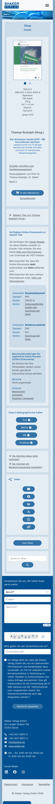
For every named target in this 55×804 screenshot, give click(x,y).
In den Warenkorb (29, 192)
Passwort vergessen (23, 398)
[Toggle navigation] (47, 5)
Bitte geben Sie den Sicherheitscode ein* (26, 646)
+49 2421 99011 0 (18, 734)
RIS (24, 435)
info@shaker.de (16, 742)
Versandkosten (27, 198)
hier (39, 693)
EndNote (24, 442)
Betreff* (10, 592)
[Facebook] (15, 772)
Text (24, 420)
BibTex (24, 427)
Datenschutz (11, 784)
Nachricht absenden (27, 706)
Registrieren (18, 391)
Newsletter (44, 784)
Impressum (27, 784)
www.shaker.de (16, 746)
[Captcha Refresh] (43, 636)
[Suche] (27, 565)
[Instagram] (23, 772)
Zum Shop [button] (27, 543)
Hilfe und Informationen (28, 252)
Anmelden (17, 395)
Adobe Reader (36, 241)
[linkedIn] (6, 772)
